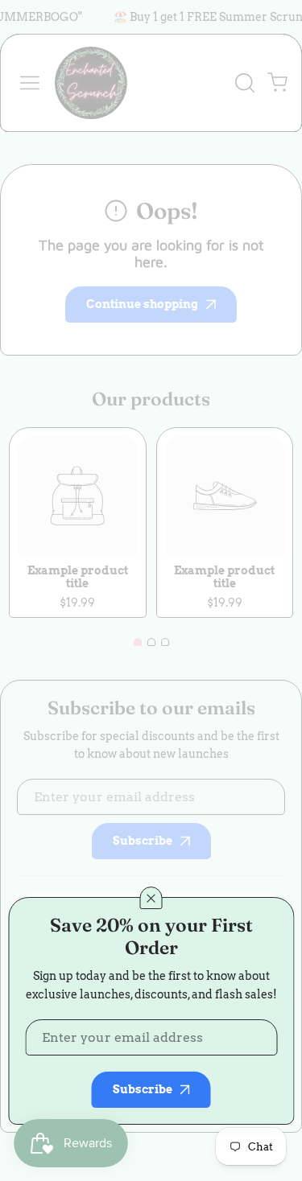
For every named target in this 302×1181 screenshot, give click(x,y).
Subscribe (142, 1089)
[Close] (151, 898)
